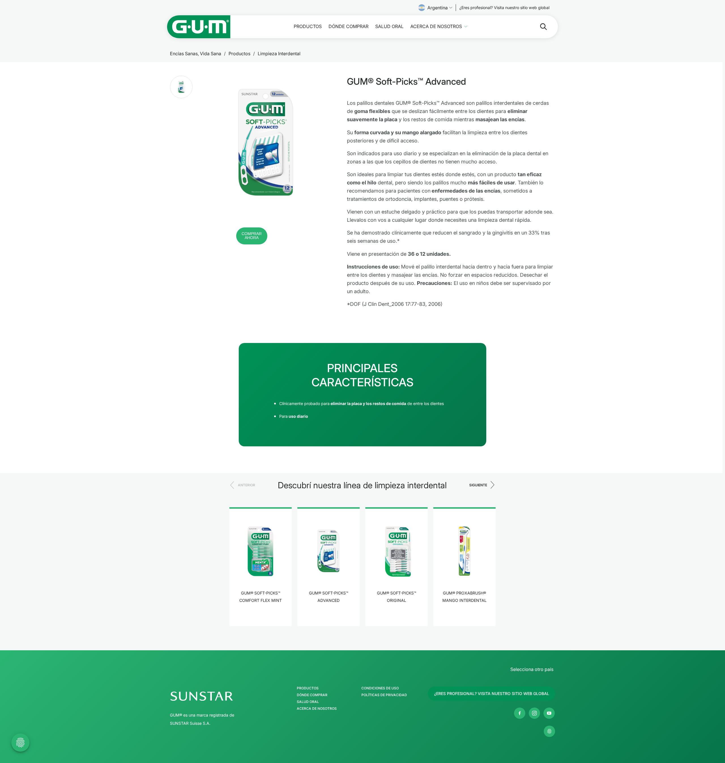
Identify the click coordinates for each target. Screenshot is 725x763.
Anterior (246, 485)
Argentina (437, 7)
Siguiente (478, 485)
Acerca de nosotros (436, 26)
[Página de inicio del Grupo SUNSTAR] (218, 696)
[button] (181, 87)
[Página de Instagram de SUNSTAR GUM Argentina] (534, 713)
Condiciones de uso (380, 688)
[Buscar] (538, 26)
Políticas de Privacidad (384, 695)
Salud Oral (389, 26)
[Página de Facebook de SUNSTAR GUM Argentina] (519, 713)
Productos (308, 26)
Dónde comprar (348, 26)
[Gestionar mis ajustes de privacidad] (549, 731)
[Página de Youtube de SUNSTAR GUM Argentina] (549, 713)
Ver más (261, 617)
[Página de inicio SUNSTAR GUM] (199, 26)
